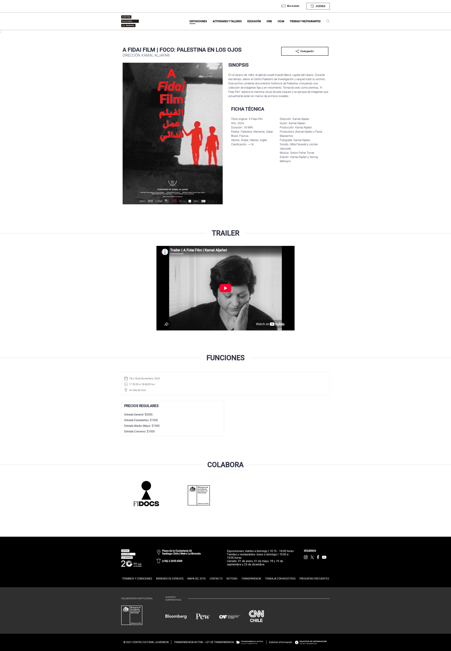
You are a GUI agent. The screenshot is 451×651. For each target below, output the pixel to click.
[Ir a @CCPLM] (306, 557)
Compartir (307, 51)
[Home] (130, 21)
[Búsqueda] (328, 21)
